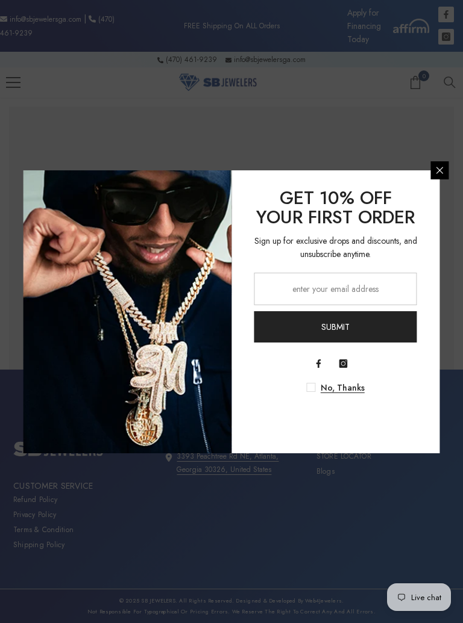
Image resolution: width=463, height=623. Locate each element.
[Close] (440, 170)
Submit (335, 327)
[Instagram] (343, 363)
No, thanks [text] (343, 388)
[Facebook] (319, 363)
